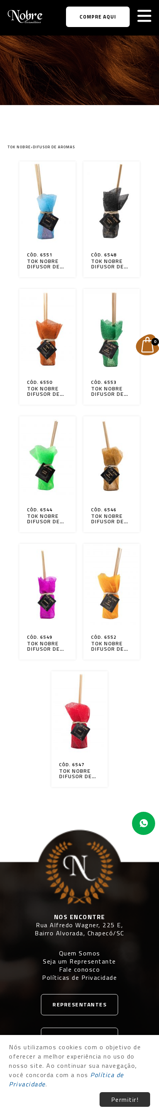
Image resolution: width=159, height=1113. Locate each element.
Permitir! (125, 1099)
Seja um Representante (79, 961)
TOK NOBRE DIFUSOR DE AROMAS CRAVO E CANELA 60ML (46, 391)
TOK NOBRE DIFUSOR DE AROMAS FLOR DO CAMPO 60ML (110, 646)
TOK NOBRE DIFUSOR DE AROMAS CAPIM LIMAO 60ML (45, 518)
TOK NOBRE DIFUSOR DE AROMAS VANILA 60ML (45, 263)
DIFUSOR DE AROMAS (54, 147)
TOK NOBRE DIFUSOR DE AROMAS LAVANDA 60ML (43, 646)
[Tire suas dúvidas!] (143, 823)
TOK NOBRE (19, 147)
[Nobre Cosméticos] (25, 16)
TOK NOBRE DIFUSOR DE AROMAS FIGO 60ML (77, 773)
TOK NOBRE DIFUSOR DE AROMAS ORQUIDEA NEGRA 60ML (109, 263)
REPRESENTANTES (79, 1004)
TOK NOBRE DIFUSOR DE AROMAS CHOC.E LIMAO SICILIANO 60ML (110, 391)
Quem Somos (79, 953)
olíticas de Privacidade (82, 977)
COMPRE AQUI (98, 16)
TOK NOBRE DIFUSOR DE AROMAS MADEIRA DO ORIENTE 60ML (108, 518)
